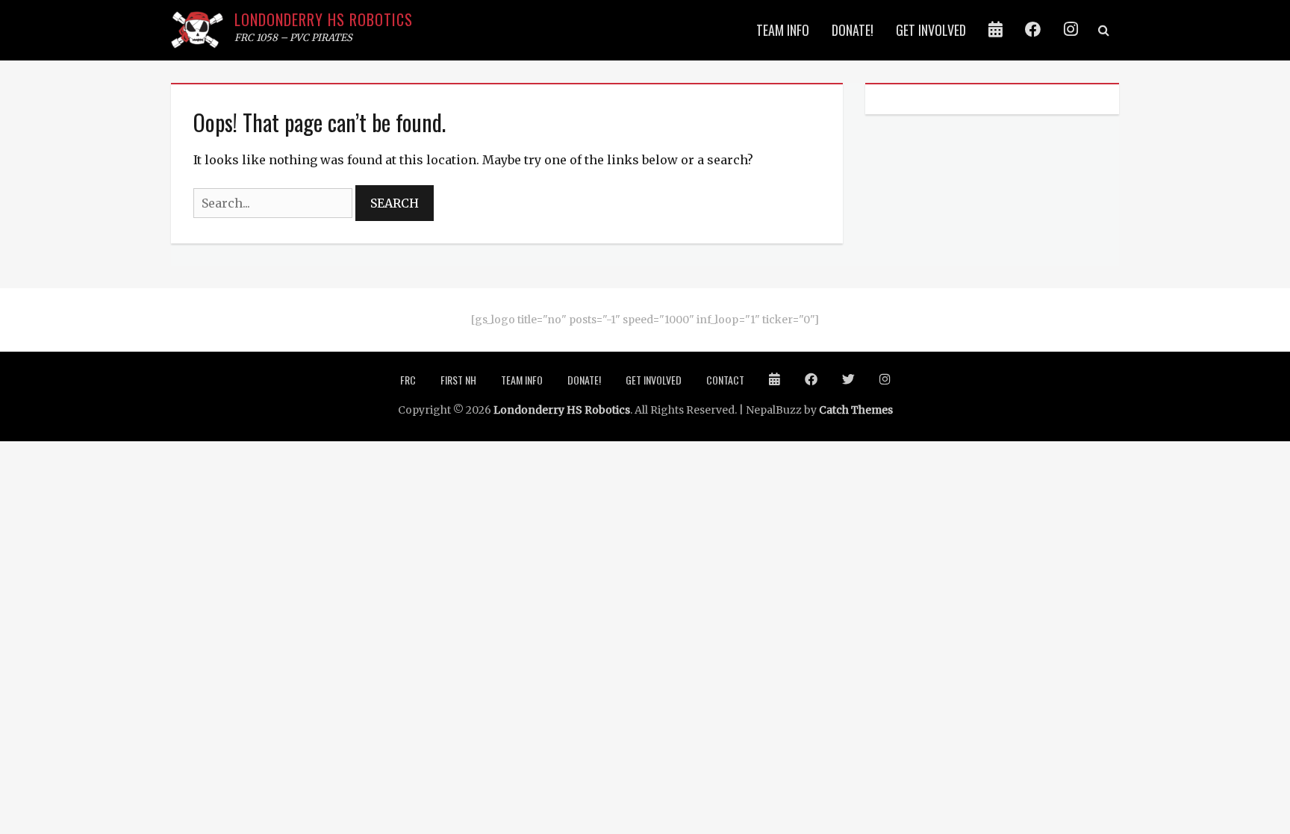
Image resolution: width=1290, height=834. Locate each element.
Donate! (852, 30)
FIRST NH (458, 380)
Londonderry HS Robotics (323, 19)
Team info (782, 30)
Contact (725, 380)
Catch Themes (856, 410)
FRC (408, 380)
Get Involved (931, 30)
